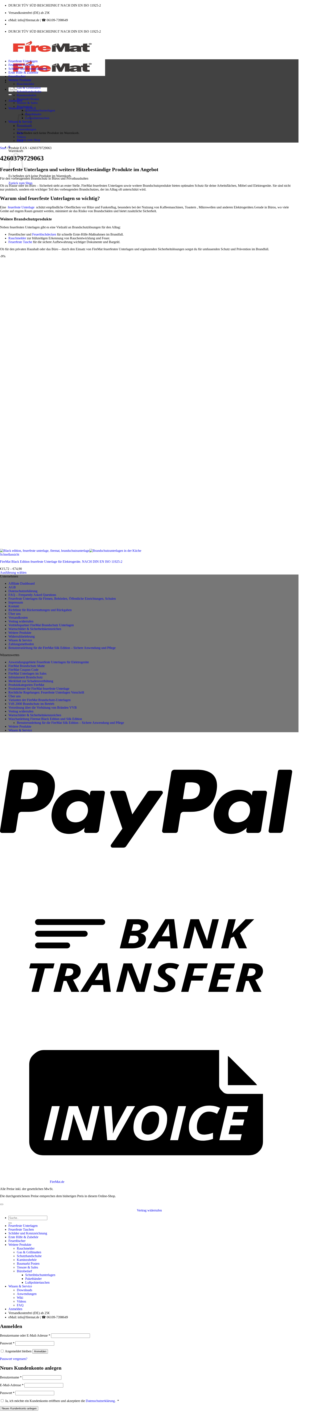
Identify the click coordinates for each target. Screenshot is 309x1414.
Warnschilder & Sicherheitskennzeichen (34, 629)
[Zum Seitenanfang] (1, 1204)
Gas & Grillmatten (29, 87)
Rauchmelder (25, 84)
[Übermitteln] (10, 94)
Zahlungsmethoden (21, 644)
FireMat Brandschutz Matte (26, 666)
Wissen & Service (20, 640)
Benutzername (11, 1377)
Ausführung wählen (13, 572)
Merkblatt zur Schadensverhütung (30, 681)
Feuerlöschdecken (44, 234)
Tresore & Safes (27, 103)
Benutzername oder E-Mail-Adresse (25, 1335)
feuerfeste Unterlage (21, 207)
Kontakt (13, 606)
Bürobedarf (24, 106)
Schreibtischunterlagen (40, 110)
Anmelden (40, 1351)
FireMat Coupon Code (23, 669)
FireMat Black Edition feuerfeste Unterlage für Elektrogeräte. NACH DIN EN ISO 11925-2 (61, 561)
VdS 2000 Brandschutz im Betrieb (31, 704)
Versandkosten (18, 617)
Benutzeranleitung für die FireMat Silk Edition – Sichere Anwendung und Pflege (62, 648)
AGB (12, 587)
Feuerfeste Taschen (21, 65)
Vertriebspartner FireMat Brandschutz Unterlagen (41, 625)
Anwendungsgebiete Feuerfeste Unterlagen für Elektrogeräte (48, 662)
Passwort (7, 1343)
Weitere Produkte (19, 80)
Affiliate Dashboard (21, 583)
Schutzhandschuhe (29, 91)
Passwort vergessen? (13, 1359)
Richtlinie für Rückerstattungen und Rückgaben (40, 610)
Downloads (24, 1290)
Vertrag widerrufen (20, 621)
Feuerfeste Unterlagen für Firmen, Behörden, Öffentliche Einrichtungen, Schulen (62, 598)
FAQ (20, 140)
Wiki (20, 133)
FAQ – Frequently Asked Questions (32, 595)
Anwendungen (26, 129)
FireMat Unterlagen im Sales (27, 673)
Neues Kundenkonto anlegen (19, 1408)
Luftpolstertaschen (37, 118)
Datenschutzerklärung (22, 591)
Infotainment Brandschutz (25, 677)
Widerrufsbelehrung (21, 636)
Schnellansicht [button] (9, 554)
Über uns (14, 614)
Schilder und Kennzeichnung (27, 68)
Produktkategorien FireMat (26, 685)
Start (3, 148)
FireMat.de (57, 1182)
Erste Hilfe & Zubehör (23, 72)
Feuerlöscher (16, 76)
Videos (21, 137)
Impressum (15, 602)
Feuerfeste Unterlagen (23, 61)
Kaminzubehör (26, 95)
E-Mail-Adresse (12, 1385)
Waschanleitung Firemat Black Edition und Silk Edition (45, 719)
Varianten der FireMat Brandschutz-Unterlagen (39, 700)
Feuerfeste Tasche (20, 242)
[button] (15, 100)
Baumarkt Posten (28, 99)
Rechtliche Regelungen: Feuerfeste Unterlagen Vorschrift (46, 692)
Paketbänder (33, 114)
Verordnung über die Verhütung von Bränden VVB (42, 707)
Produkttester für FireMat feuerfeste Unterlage (38, 688)
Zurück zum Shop (28, 140)
